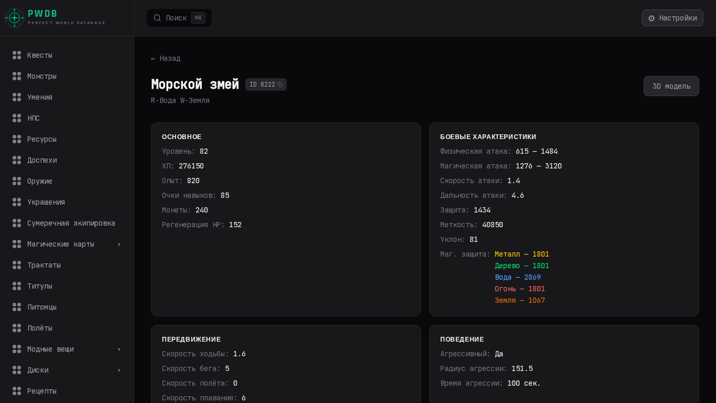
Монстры (42, 76)
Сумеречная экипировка (71, 223)
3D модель (671, 86)
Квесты (39, 55)
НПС (33, 118)
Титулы (39, 286)
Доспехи (42, 160)
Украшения (46, 202)
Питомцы (42, 307)
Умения (39, 97)
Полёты (39, 328)
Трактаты (44, 265)
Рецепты (42, 391)
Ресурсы (42, 139)
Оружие (39, 181)
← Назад (165, 58)
